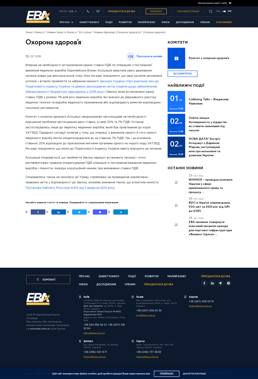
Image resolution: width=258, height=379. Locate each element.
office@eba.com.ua (94, 333)
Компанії (156, 11)
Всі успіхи (85, 32)
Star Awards (224, 22)
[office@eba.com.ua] (98, 11)
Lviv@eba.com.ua (145, 315)
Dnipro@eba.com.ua (95, 357)
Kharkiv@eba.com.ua (200, 306)
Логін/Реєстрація (188, 11)
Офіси (165, 22)
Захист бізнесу (89, 22)
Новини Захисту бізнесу (61, 32)
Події (109, 22)
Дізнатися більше (194, 374)
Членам (205, 22)
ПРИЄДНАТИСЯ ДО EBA (121, 11)
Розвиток (125, 22)
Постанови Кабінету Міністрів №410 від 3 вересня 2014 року (70, 188)
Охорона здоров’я (154, 32)
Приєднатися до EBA (158, 284)
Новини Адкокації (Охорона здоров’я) (117, 32)
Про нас (64, 22)
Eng (218, 11)
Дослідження (185, 22)
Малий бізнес (146, 22)
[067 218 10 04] (88, 11)
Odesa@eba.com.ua (147, 357)
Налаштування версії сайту (213, 3)
